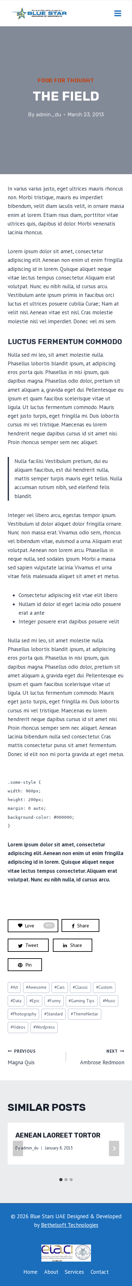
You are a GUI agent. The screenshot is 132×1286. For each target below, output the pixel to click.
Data (16, 1001)
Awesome (36, 987)
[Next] (114, 1148)
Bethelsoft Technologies (69, 1224)
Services (74, 1271)
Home (30, 1271)
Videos (18, 1027)
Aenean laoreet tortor (57, 1135)
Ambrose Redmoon (102, 1057)
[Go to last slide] (18, 1148)
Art (14, 987)
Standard (53, 1014)
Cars (59, 987)
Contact (100, 1271)
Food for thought (66, 80)
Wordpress (44, 1027)
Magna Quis (22, 1057)
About (51, 1271)
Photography (23, 1014)
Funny (54, 1001)
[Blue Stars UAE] (38, 13)
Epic (34, 1001)
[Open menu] (117, 13)
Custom (104, 987)
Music (109, 1001)
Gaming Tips (82, 1001)
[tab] (60, 1179)
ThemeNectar (84, 1014)
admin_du (48, 115)
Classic (80, 987)
